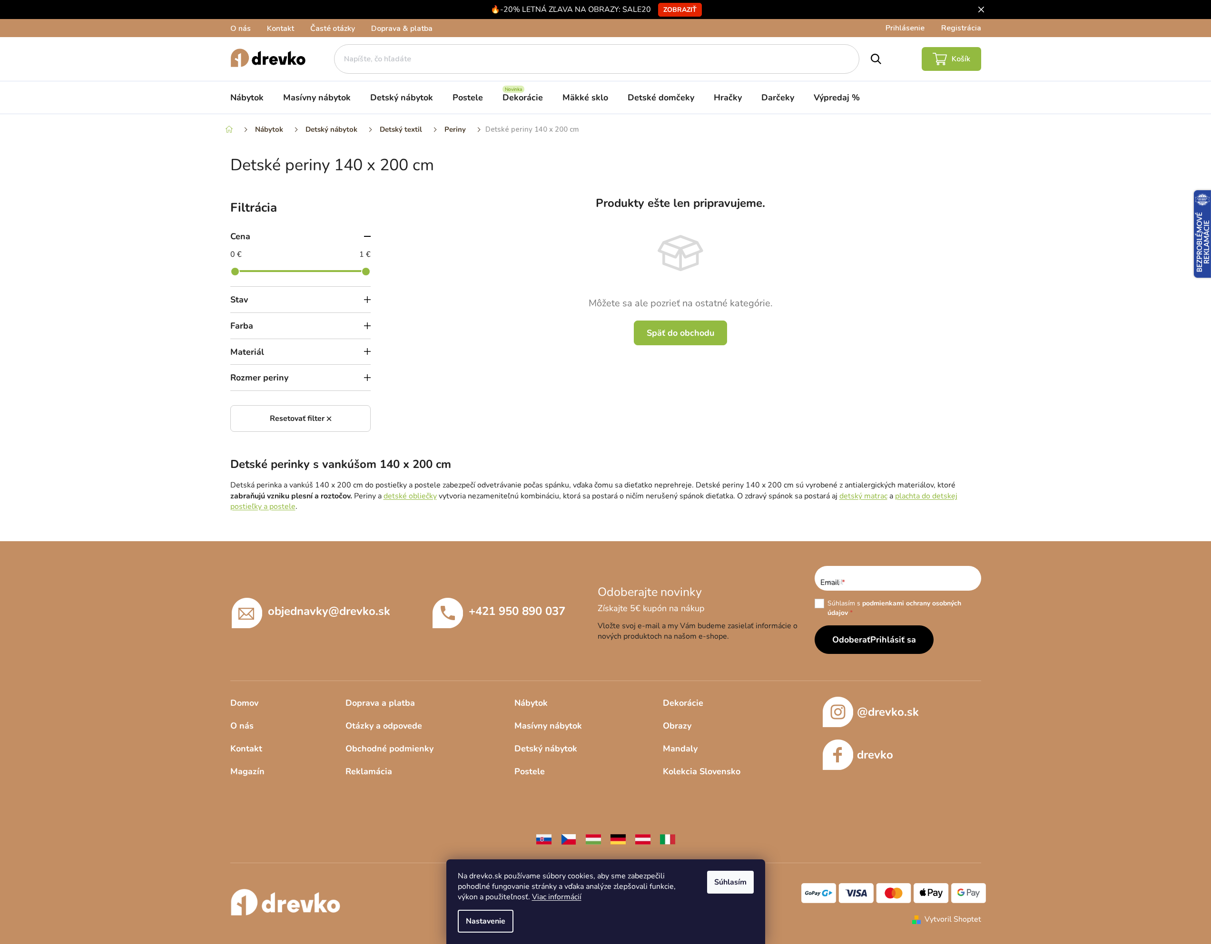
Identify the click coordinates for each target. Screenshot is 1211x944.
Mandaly (680, 748)
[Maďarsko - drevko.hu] (593, 839)
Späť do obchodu (680, 333)
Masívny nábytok (548, 725)
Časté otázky (332, 28)
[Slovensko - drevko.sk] (543, 839)
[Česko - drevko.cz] (568, 839)
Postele (529, 771)
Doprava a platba (380, 703)
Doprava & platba (402, 28)
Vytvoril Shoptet (953, 919)
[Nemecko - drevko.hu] (618, 839)
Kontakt (280, 28)
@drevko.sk (888, 712)
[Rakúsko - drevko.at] (642, 839)
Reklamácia (368, 771)
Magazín (247, 771)
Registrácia (961, 28)
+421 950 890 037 (517, 611)
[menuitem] (247, 97)
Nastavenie (485, 921)
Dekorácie (683, 703)
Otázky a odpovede (383, 725)
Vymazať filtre (300, 418)
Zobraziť (680, 9)
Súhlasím (730, 882)
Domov (244, 703)
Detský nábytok (545, 748)
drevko (875, 754)
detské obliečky (410, 496)
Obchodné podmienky (389, 748)
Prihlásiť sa (893, 639)
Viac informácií (556, 897)
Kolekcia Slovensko (701, 771)
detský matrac (863, 496)
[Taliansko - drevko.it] (667, 839)
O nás (240, 28)
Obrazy (677, 725)
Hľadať (876, 59)
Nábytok (531, 703)
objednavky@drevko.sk (329, 611)
